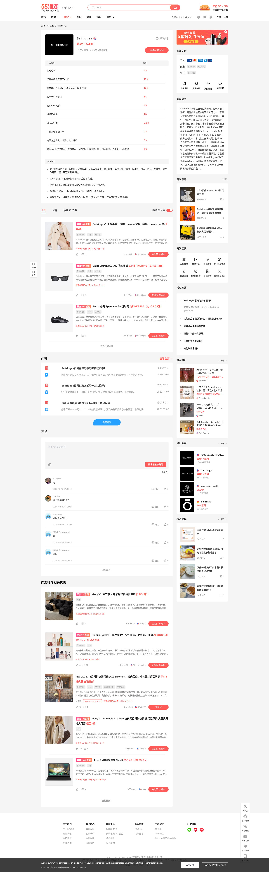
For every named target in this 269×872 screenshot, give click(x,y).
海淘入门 (139, 829)
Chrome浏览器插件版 (165, 838)
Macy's (142, 623)
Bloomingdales (139, 665)
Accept (190, 865)
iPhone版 (159, 833)
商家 (66, 17)
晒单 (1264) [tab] (70, 210)
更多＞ (225, 179)
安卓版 (158, 829)
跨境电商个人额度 (114, 833)
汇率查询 (207, 264)
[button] (67, 7)
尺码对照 (184, 264)
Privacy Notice (79, 867)
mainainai (57, 479)
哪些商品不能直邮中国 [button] (194, 326)
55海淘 (50, 8)
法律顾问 (90, 842)
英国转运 (208, 89)
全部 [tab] (43, 210)
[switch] (162, 210)
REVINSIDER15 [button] (91, 701)
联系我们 (90, 833)
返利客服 (90, 838)
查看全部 (165, 358)
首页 (43, 25)
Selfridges (141, 254)
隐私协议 (67, 833)
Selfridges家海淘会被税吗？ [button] (198, 300)
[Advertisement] (202, 624)
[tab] (202, 300)
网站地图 (67, 842)
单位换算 (196, 264)
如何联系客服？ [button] (191, 348)
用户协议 (67, 838)
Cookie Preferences (215, 865)
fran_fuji (56, 496)
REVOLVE (142, 707)
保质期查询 (196, 276)
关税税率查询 (219, 264)
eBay (143, 789)
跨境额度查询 (219, 276)
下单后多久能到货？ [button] (193, 341)
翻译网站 (184, 276)
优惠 (53, 17)
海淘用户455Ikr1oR (61, 532)
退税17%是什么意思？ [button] (194, 333)
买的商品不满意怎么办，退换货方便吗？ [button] (203, 318)
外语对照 (207, 276)
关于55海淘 (68, 829)
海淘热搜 (139, 833)
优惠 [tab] (54, 210)
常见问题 (90, 829)
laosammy (57, 514)
